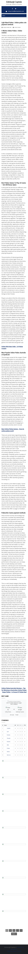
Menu (3, 15)
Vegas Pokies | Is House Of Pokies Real (14, 692)
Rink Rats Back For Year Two (12, 779)
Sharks (8, 751)
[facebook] (12, 8)
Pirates (8, 748)
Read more (15, 770)
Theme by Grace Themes (14, 951)
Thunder (8, 738)
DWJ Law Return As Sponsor (12, 829)
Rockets (8, 735)
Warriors (9, 755)
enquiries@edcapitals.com (16, 11)
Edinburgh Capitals (14, 2)
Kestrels (8, 741)
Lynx (8, 731)
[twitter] (15, 8)
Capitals (8, 728)
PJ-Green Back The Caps (10, 862)
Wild (8, 745)
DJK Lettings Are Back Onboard (13, 762)
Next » (14, 934)
